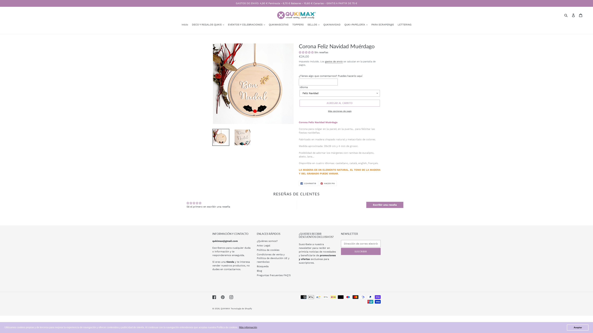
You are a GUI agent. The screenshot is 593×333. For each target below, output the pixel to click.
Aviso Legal (263, 245)
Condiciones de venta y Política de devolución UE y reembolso (273, 258)
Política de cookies (268, 250)
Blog (259, 270)
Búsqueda (263, 266)
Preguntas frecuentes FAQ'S (274, 275)
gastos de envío (334, 61)
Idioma (304, 87)
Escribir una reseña (385, 204)
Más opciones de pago (339, 111)
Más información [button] (248, 327)
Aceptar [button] (578, 327)
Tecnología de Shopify (241, 308)
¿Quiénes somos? (267, 241)
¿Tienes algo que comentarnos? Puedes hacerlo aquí (330, 75)
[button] (306, 52)
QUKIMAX (225, 308)
